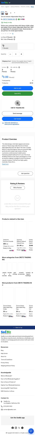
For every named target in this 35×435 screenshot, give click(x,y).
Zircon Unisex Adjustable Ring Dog (20, 307)
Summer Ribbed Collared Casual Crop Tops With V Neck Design (21, 243)
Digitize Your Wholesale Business (10, 385)
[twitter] (19, 428)
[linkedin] (22, 428)
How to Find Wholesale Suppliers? (10, 379)
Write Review (17, 188)
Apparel (7, 6)
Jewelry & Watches (15, 6)
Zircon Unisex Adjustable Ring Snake (7, 307)
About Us (3, 356)
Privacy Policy (5, 362)
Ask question (25, 173)
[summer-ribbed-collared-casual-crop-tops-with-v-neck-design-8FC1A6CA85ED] (21, 230)
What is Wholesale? (6, 376)
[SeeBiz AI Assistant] (31, 431)
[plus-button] (21, 54)
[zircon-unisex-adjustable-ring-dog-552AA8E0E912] (21, 296)
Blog (2, 350)
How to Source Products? (8, 382)
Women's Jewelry (25, 6)
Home (2, 6)
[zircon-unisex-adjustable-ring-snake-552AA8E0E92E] (8, 296)
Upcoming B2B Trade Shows (9, 388)
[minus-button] (10, 54)
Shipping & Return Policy (8, 365)
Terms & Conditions (6, 359)
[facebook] (12, 428)
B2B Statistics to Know (7, 391)
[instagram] (16, 428)
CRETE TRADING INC (9, 19)
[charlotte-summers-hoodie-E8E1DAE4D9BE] (8, 230)
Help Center (4, 353)
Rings (32, 6)
